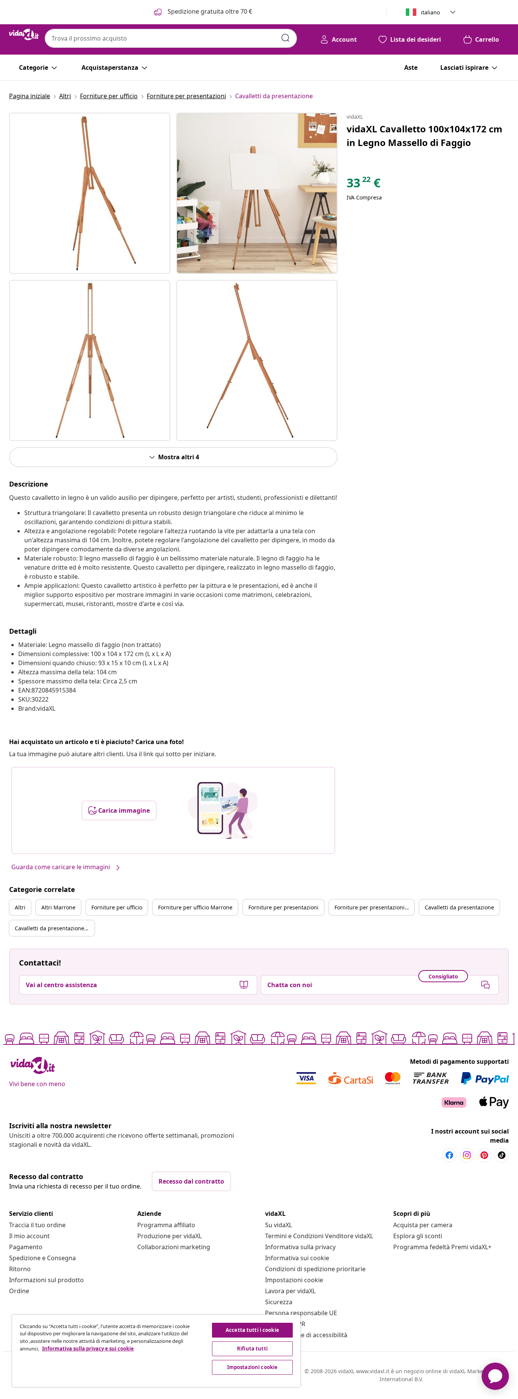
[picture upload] (223, 810)
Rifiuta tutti (252, 1348)
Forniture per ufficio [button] (116, 907)
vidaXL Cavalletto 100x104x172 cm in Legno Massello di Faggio (424, 135)
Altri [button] (20, 907)
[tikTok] (501, 1155)
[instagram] (467, 1155)
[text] (363, 184)
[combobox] (171, 38)
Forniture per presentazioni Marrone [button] (374, 907)
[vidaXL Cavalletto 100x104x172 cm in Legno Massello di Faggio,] (90, 193)
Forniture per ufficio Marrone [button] (195, 907)
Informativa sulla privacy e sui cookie (88, 1348)
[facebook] (449, 1155)
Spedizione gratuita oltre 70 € (209, 11)
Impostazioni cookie (294, 1280)
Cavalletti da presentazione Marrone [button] (54, 928)
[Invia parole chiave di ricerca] (285, 38)
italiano (430, 12)
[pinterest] (484, 1155)
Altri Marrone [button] (58, 907)
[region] (156, 1351)
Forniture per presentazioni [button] (283, 907)
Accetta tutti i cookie (252, 1330)
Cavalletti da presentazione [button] (459, 907)
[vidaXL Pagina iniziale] (24, 34)
